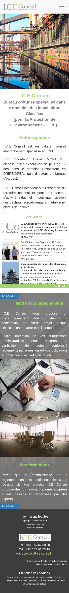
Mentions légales (35, 527)
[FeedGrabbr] (34, 286)
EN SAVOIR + (9, 295)
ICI (44, 584)
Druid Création (60, 564)
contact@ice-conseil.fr (38, 553)
